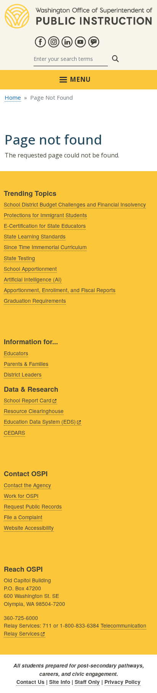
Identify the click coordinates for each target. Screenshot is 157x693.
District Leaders (23, 374)
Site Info (59, 681)
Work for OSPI (21, 495)
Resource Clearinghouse (34, 411)
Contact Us (30, 681)
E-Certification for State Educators (45, 225)
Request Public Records (33, 506)
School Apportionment (30, 268)
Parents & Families (26, 363)
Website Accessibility (29, 527)
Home (13, 97)
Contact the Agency (27, 485)
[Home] (78, 8)
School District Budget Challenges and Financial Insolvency (75, 204)
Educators (16, 353)
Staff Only (87, 681)
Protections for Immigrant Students (45, 215)
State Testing (19, 258)
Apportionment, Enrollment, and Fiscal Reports (59, 290)
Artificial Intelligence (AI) (33, 279)
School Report (27, 400)
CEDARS (14, 432)
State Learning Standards (35, 236)
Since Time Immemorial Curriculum (45, 247)
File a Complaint (23, 517)
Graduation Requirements (35, 300)
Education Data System (40, 421)
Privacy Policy (122, 681)
